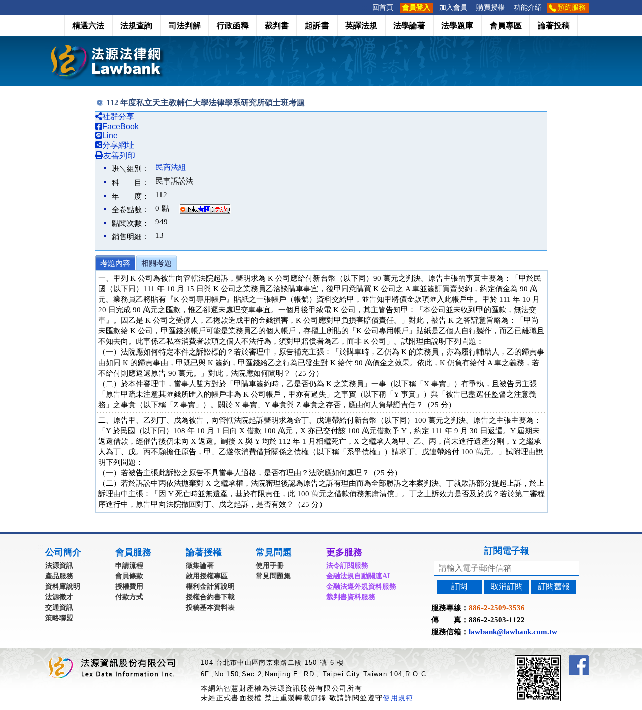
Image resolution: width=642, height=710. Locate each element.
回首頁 (382, 7)
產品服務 (59, 576)
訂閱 (459, 586)
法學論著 (409, 25)
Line (110, 135)
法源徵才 (59, 597)
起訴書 (317, 25)
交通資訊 (59, 607)
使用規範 (398, 698)
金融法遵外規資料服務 (361, 586)
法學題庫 (457, 25)
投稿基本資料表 (210, 607)
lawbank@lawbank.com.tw (513, 632)
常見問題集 (273, 576)
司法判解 (185, 25)
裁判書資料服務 (350, 597)
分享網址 (118, 145)
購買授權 (490, 7)
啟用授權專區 (207, 576)
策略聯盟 (59, 618)
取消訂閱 (507, 586)
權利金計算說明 (210, 586)
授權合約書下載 (210, 597)
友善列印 (119, 155)
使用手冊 (270, 565)
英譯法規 (361, 25)
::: (365, 7)
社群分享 (118, 116)
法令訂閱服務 (347, 565)
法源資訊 (59, 565)
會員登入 (416, 7)
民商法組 (170, 167)
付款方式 (129, 597)
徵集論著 (200, 565)
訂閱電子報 (506, 551)
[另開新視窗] (556, 659)
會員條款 (129, 576)
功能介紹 (528, 7)
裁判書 (277, 25)
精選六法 (88, 25)
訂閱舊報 (554, 586)
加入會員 (453, 7)
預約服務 (572, 7)
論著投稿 (554, 25)
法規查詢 (136, 25)
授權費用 (129, 586)
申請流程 (129, 565)
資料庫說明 (62, 586)
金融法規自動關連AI (358, 576)
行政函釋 (233, 25)
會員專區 (506, 25)
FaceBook (120, 126)
